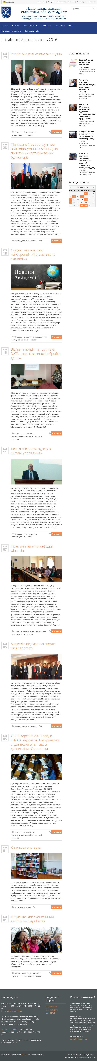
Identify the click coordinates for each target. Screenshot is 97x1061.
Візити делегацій (21, 240)
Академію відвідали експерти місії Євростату (33, 646)
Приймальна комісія (9, 1029)
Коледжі (51, 2)
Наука (70, 25)
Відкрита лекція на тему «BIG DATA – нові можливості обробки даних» (36, 353)
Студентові (40, 2)
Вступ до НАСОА (30, 25)
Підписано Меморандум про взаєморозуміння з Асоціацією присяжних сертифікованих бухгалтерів (34, 150)
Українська (9, 2)
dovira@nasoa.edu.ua (78, 1039)
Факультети (46, 25)
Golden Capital (20, 973)
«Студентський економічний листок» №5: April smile (32, 919)
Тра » (94, 187)
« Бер (70, 187)
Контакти (92, 2)
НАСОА (24, 1055)
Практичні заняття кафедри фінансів (32, 548)
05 (5, 647)
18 (5, 253)
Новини (29, 135)
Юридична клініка (32, 31)
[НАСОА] (10, 12)
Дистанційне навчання (65, 2)
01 (5, 850)
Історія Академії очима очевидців (36, 54)
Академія (15, 25)
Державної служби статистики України (50, 18)
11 (5, 452)
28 (5, 147)
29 (5, 57)
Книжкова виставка (26, 847)
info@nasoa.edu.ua (14, 1011)
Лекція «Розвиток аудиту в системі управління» (31, 451)
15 (5, 352)
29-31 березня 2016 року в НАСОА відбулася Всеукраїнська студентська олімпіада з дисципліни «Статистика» (35, 742)
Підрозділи (60, 25)
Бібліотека (18, 907)
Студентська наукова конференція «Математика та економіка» (33, 254)
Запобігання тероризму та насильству (80, 1057)
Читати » (56, 132)
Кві (5, 53)
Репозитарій (81, 2)
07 (5, 549)
